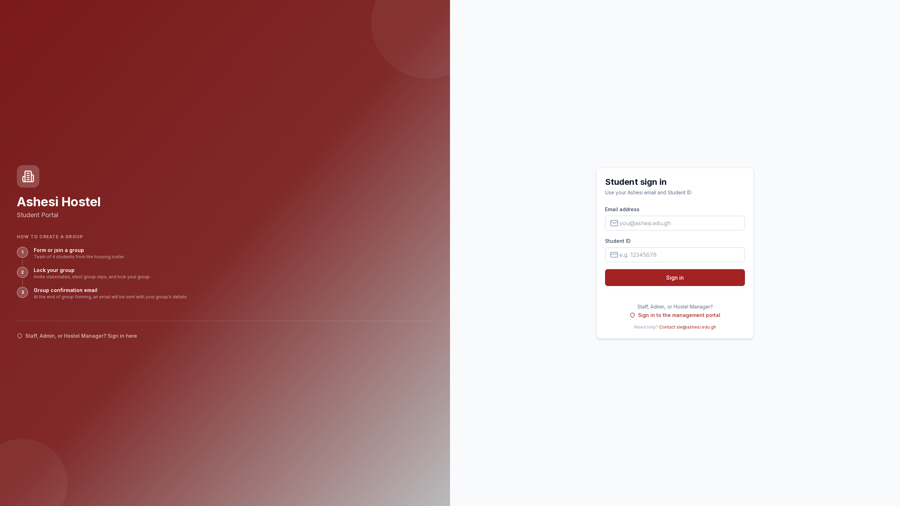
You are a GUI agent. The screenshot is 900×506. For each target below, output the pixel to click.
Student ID (618, 241)
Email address (622, 209)
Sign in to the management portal (679, 315)
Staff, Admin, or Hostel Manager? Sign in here (81, 336)
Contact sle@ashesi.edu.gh (687, 327)
